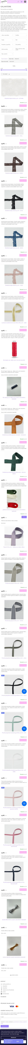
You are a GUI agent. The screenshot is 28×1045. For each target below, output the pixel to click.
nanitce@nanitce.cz (7, 984)
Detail (24, 517)
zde (18, 1034)
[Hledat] (18, 1)
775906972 (5, 986)
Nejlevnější (11, 58)
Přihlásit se (5, 1026)
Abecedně (12, 61)
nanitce (4, 991)
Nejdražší (17, 58)
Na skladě (6, 74)
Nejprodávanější (4, 61)
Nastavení (13, 1037)
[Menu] (25, 1)
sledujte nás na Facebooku (8, 989)
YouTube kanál (6, 993)
